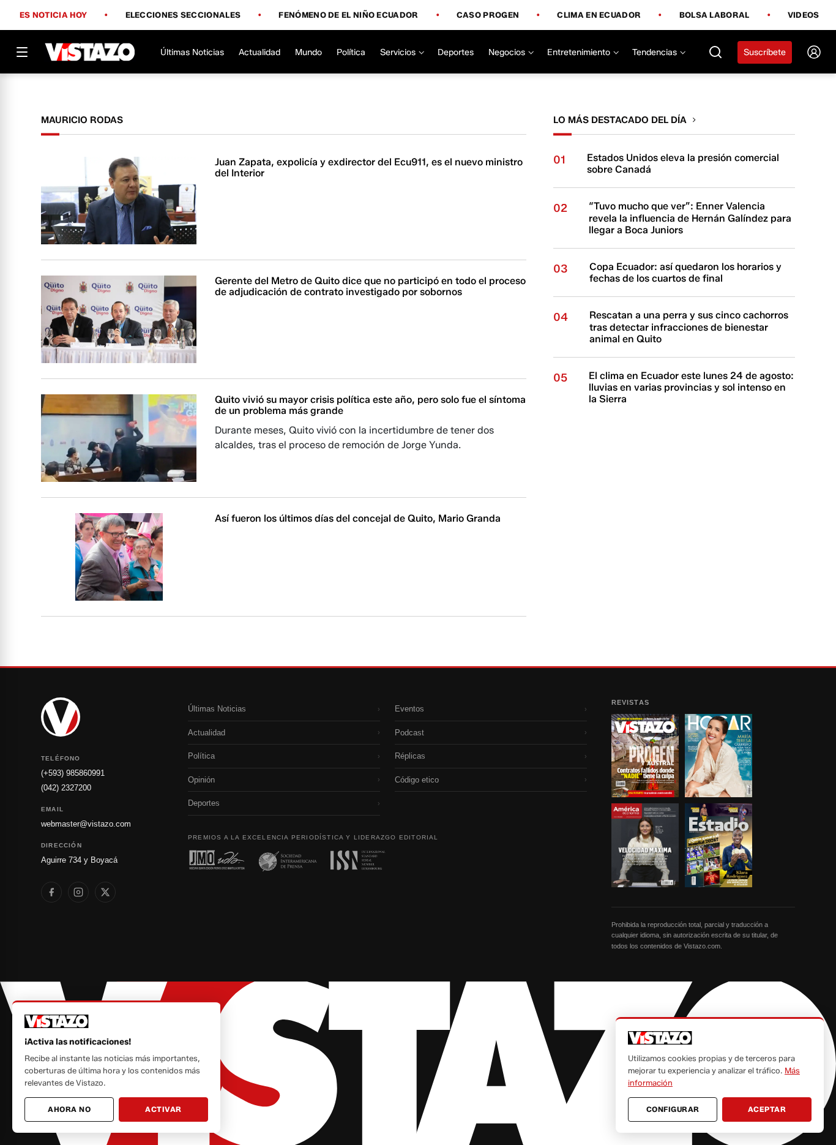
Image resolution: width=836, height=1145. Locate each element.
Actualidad (259, 52)
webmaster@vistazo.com (86, 823)
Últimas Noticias (192, 52)
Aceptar (767, 1109)
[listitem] (51, 892)
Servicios (398, 52)
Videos (803, 15)
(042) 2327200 (66, 787)
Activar (163, 1109)
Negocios (506, 52)
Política (351, 52)
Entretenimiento (578, 52)
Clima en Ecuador (599, 15)
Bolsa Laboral (714, 15)
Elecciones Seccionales (183, 15)
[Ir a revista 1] (645, 755)
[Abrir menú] (22, 52)
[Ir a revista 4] (718, 845)
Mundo (308, 52)
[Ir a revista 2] (718, 755)
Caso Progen (488, 15)
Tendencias (654, 52)
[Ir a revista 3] (645, 845)
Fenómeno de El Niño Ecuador (348, 15)
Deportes (456, 52)
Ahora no (69, 1109)
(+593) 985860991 (73, 773)
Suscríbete (765, 52)
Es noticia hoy (53, 15)
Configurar (673, 1109)
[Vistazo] (90, 52)
